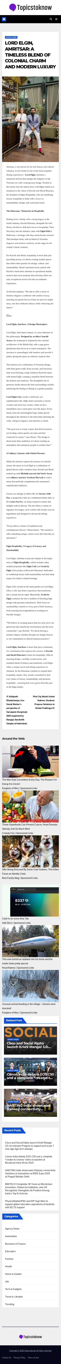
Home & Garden (13, 1274)
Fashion (9, 1259)
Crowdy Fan (8, 833)
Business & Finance (15, 1244)
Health (8, 1266)
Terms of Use (33, 1358)
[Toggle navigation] (56, 19)
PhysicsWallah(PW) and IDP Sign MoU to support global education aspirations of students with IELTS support (29, 1204)
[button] (51, 19)
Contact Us (6, 1358)
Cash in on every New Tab (15, 918)
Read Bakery (8, 968)
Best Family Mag (10, 878)
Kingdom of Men (10, 788)
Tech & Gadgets (13, 1289)
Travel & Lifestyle (14, 1296)
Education (10, 1251)
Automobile (11, 1236)
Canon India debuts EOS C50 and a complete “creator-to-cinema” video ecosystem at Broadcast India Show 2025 (28, 1159)
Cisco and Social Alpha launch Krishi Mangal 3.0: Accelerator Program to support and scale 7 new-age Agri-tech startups (29, 1145)
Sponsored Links (28, 788)
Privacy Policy (20, 1358)
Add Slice (7, 923)
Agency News (11, 37)
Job (7, 1281)
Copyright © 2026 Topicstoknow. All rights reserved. (30, 1351)
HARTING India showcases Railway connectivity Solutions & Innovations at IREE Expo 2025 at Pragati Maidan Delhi (30, 1173)
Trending (9, 1304)
